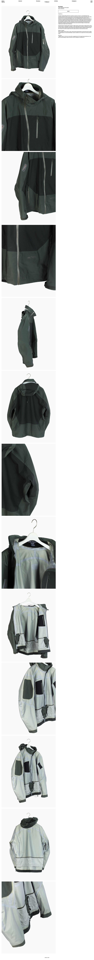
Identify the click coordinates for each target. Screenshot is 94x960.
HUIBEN (48, 957)
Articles (56, 1)
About (3, 1)
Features (38, 1)
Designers (74, 1)
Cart (91, 2)
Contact (20, 1)
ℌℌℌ (91, 1)
